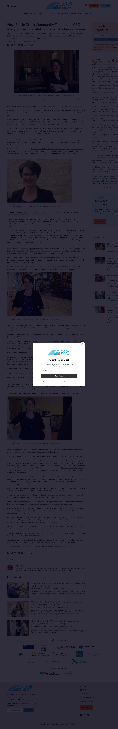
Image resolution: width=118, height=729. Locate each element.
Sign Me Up (59, 376)
